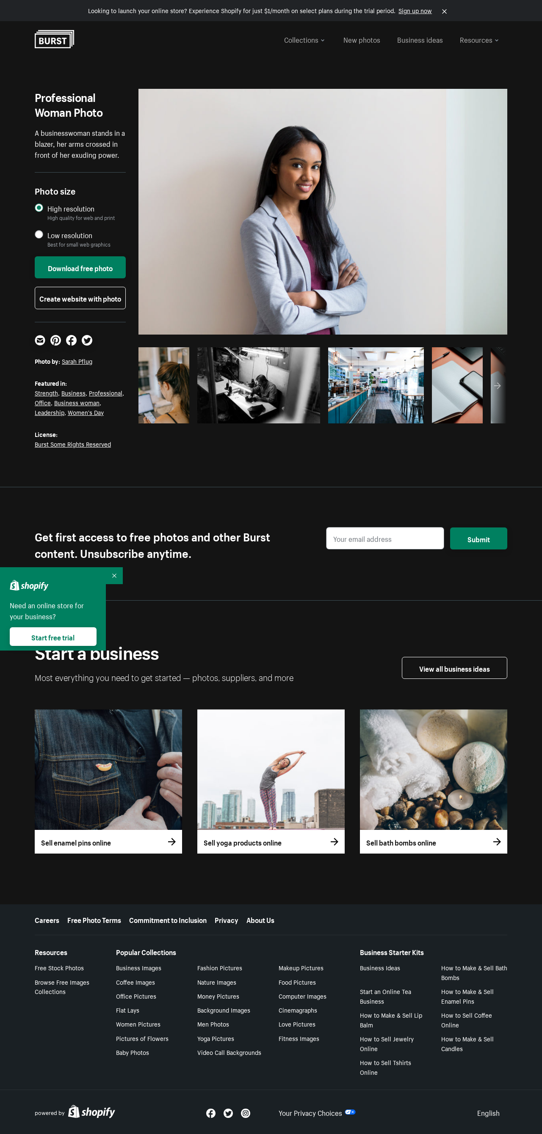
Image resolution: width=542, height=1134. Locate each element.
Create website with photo (80, 297)
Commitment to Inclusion (168, 919)
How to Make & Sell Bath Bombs (474, 972)
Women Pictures (138, 1023)
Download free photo (80, 267)
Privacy (226, 919)
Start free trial (53, 636)
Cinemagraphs (298, 1009)
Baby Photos (132, 1052)
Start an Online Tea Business (385, 995)
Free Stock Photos (59, 967)
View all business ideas (454, 667)
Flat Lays (127, 1009)
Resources (476, 38)
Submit (478, 538)
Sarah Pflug (77, 360)
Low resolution (69, 235)
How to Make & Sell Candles (467, 1043)
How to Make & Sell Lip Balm (391, 1019)
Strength (46, 392)
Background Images (223, 1009)
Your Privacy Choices (310, 1112)
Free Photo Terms (94, 919)
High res (261, 414)
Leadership (49, 412)
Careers (47, 919)
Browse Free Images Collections (62, 986)
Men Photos (213, 1023)
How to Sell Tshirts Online (385, 1066)
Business (73, 392)
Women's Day (86, 412)
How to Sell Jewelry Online (387, 1043)
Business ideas (420, 38)
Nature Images (216, 981)
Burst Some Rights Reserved (73, 443)
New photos (361, 38)
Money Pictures (218, 995)
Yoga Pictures (215, 1038)
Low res (167, 414)
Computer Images (302, 995)
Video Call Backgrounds (229, 1052)
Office (43, 402)
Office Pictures (136, 995)
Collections (301, 38)
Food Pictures (297, 981)
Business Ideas (380, 967)
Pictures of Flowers (142, 1038)
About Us (260, 919)
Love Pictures (297, 1023)
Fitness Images (299, 1038)
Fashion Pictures (219, 967)
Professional (105, 392)
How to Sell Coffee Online (466, 1019)
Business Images (138, 967)
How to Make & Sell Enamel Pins (467, 995)
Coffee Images (135, 981)
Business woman (77, 402)
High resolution (70, 208)
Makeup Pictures (301, 967)
